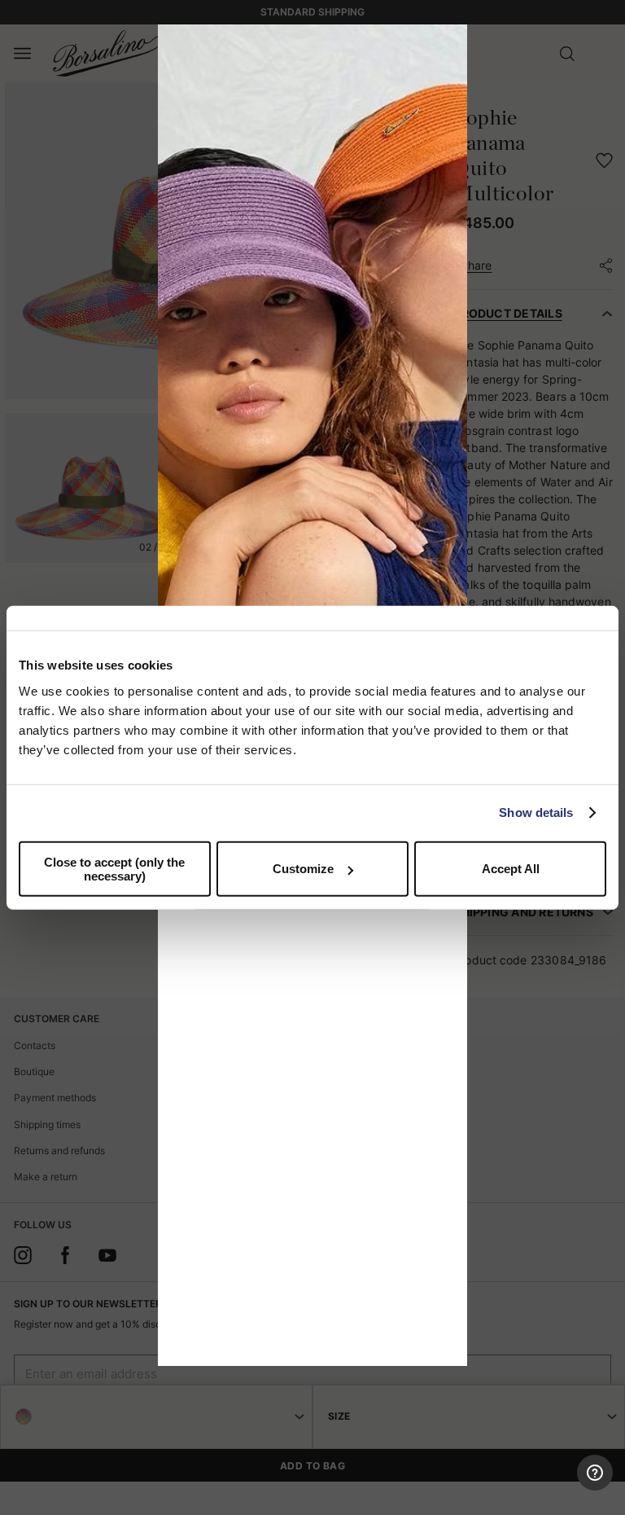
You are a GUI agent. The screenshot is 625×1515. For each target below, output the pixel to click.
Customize (303, 869)
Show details (536, 812)
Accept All (511, 869)
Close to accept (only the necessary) (114, 868)
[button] (449, 42)
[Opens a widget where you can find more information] (552, 1486)
